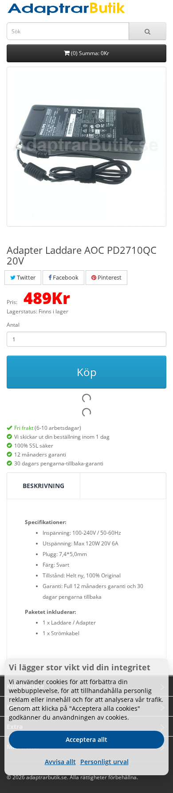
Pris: (12, 302)
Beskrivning (43, 485)
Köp (87, 371)
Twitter (25, 277)
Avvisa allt (60, 761)
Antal (13, 324)
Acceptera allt (86, 739)
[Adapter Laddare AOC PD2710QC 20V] (86, 147)
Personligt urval (104, 761)
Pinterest (109, 277)
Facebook (65, 277)
